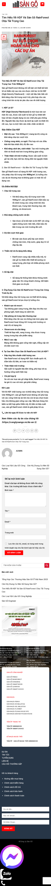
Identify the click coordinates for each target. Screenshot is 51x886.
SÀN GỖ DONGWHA (13, 682)
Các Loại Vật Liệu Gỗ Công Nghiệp (17, 596)
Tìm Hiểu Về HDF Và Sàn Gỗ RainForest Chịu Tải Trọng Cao (25, 590)
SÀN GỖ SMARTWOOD (14, 684)
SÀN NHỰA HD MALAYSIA (16, 704)
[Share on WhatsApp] (15, 431)
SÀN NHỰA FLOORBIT (14, 709)
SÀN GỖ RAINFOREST (14, 679)
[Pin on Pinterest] (32, 431)
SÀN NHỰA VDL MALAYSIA (16, 706)
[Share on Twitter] (23, 431)
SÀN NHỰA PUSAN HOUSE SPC (18, 711)
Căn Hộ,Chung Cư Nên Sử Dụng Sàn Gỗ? (19, 584)
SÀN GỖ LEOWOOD (13, 687)
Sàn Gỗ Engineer (9, 601)
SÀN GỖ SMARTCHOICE (15, 689)
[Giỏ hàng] (42, 4)
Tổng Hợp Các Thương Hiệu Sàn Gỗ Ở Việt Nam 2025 (25, 579)
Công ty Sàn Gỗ (26, 842)
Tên (7, 511)
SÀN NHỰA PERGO (13, 701)
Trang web (9, 533)
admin (28, 28)
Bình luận (9, 490)
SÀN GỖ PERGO (12, 677)
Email (7, 522)
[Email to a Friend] (28, 431)
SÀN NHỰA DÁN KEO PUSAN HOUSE (19, 714)
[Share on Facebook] (19, 431)
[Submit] (46, 565)
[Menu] (4, 4)
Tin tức (5, 14)
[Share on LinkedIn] (36, 431)
